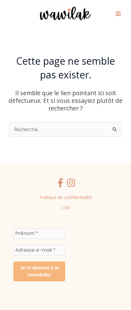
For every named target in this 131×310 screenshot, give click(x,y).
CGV (66, 208)
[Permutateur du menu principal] (118, 13)
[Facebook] (60, 182)
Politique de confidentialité (66, 197)
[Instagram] (71, 182)
